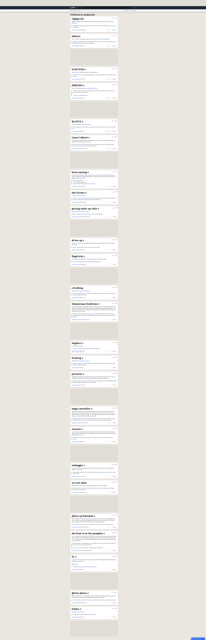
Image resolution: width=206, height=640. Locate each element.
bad (101, 600)
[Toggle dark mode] (135, 8)
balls (75, 76)
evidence (98, 420)
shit (115, 600)
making (82, 211)
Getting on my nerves (76, 211)
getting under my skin (75, 216)
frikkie (73, 617)
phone (111, 596)
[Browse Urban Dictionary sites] (73, 8)
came (84, 293)
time (93, 90)
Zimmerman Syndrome (75, 319)
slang (78, 612)
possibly (91, 127)
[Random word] (130, 7)
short (76, 413)
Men (80, 88)
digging (76, 182)
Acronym (73, 72)
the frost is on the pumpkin (76, 550)
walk (100, 472)
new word (113, 376)
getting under (85, 214)
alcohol (93, 175)
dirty (105, 468)
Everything (95, 88)
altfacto (73, 45)
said (108, 488)
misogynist (82, 198)
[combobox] (104, 8)
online (80, 259)
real (77, 75)
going (75, 348)
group (73, 140)
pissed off (87, 211)
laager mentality (74, 422)
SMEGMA (73, 98)
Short (77, 559)
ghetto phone (74, 602)
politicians (87, 198)
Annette (73, 441)
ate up (95, 247)
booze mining (74, 186)
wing (75, 468)
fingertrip (73, 264)
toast (85, 381)
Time (73, 536)
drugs (100, 175)
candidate (81, 346)
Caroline (76, 261)
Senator (104, 472)
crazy (77, 243)
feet (109, 433)
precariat (73, 385)
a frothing (73, 297)
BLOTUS (73, 131)
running (111, 21)
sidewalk (93, 614)
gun (88, 411)
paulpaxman (78, 29)
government (74, 23)
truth (99, 39)
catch (79, 566)
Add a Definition (126, 10)
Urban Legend (92, 183)
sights (86, 247)
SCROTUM (73, 79)
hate (90, 142)
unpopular (90, 314)
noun (77, 291)
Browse (79, 10)
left (104, 39)
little (110, 198)
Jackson (78, 144)
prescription (74, 195)
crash (92, 437)
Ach (73, 614)
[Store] (133, 8)
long (101, 39)
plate (81, 489)
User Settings (133, 10)
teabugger (73, 476)
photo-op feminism (75, 527)
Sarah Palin (77, 524)
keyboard (93, 259)
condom (82, 612)
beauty (78, 432)
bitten (78, 485)
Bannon (76, 41)
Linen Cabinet (74, 148)
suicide (83, 311)
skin (90, 214)
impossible (85, 420)
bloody (93, 566)
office (81, 469)
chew (83, 485)
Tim (73, 548)
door (81, 596)
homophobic (99, 140)
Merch (115, 30)
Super (78, 72)
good (80, 214)
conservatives (86, 291)
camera (86, 524)
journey (75, 416)
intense (97, 243)
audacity (83, 146)
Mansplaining (90, 88)
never (77, 561)
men (99, 520)
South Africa (74, 612)
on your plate (74, 492)
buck (76, 247)
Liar (81, 124)
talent (88, 433)
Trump (92, 25)
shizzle (75, 439)
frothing (75, 293)
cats (83, 381)
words (93, 376)
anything (97, 127)
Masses (96, 72)
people (96, 21)
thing (94, 518)
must (103, 378)
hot (81, 543)
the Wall (76, 381)
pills (85, 195)
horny (73, 243)
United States (97, 41)
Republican (88, 348)
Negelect (73, 350)
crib (96, 437)
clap (83, 566)
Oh (73, 261)
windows (111, 537)
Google (99, 261)
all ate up (73, 250)
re (75, 180)
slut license (73, 202)
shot (95, 306)
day (99, 488)
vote (74, 346)
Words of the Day (73, 10)
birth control (81, 195)
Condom (73, 559)
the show (81, 178)
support (107, 293)
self (102, 485)
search (73, 259)
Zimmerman (112, 314)
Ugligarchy (73, 29)
